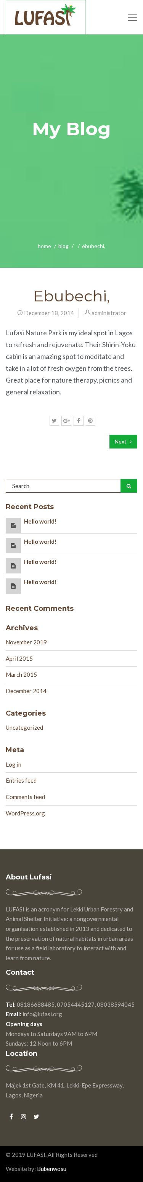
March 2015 (21, 674)
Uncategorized (24, 727)
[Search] (129, 486)
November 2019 (26, 642)
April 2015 (19, 658)
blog (63, 246)
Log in (13, 764)
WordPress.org (25, 813)
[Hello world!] (13, 525)
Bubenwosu (51, 1168)
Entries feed (21, 780)
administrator (109, 312)
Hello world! (40, 521)
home (44, 246)
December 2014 (26, 690)
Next (121, 441)
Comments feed (25, 796)
